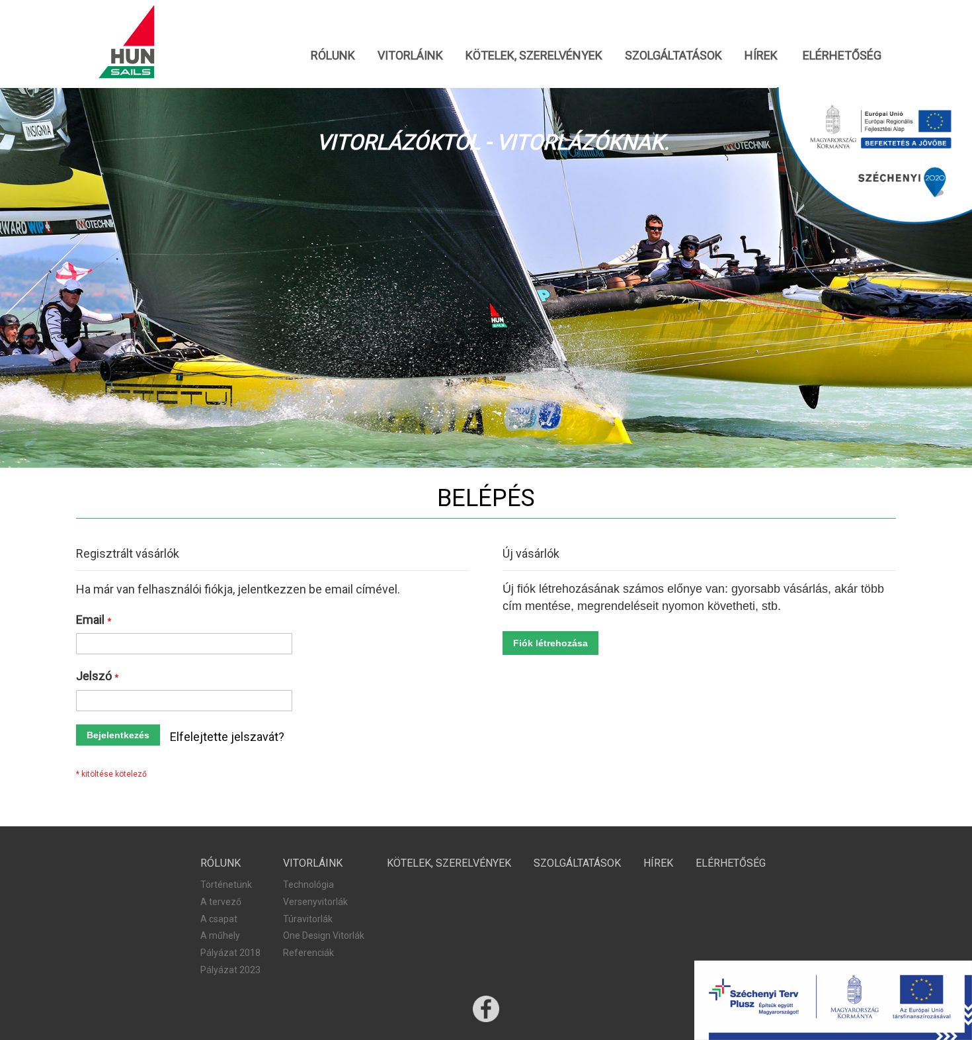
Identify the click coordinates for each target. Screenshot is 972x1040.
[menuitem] (333, 55)
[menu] (486, 55)
